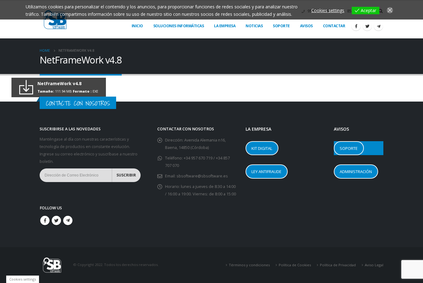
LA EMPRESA (224, 25)
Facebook (45, 220)
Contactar (334, 25)
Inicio (137, 25)
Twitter (56, 220)
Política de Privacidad (338, 265)
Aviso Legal (374, 265)
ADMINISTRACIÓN (356, 171)
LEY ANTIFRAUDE (266, 171)
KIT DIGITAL (261, 148)
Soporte (281, 25)
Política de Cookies (295, 265)
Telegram (67, 220)
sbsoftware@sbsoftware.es (202, 176)
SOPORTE (349, 148)
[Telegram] (378, 26)
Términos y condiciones (249, 265)
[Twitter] (367, 26)
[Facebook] (356, 26)
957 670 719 (202, 158)
